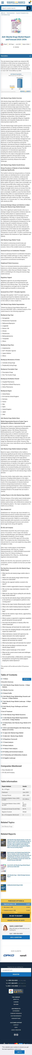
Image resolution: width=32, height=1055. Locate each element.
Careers (16, 1002)
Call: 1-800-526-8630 (16, 933)
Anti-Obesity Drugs (7, 826)
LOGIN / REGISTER (16, 1030)
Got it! (19, 1052)
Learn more (17, 1049)
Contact (16, 1025)
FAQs (16, 1027)
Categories (16, 1010)
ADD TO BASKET (16, 916)
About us (16, 999)
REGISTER (16, 974)
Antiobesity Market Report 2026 (15, 885)
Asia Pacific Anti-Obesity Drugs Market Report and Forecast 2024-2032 (18, 865)
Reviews (16, 1004)
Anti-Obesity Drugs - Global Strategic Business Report (18, 875)
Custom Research (16, 1016)
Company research (16, 1013)
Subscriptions (16, 1018)
